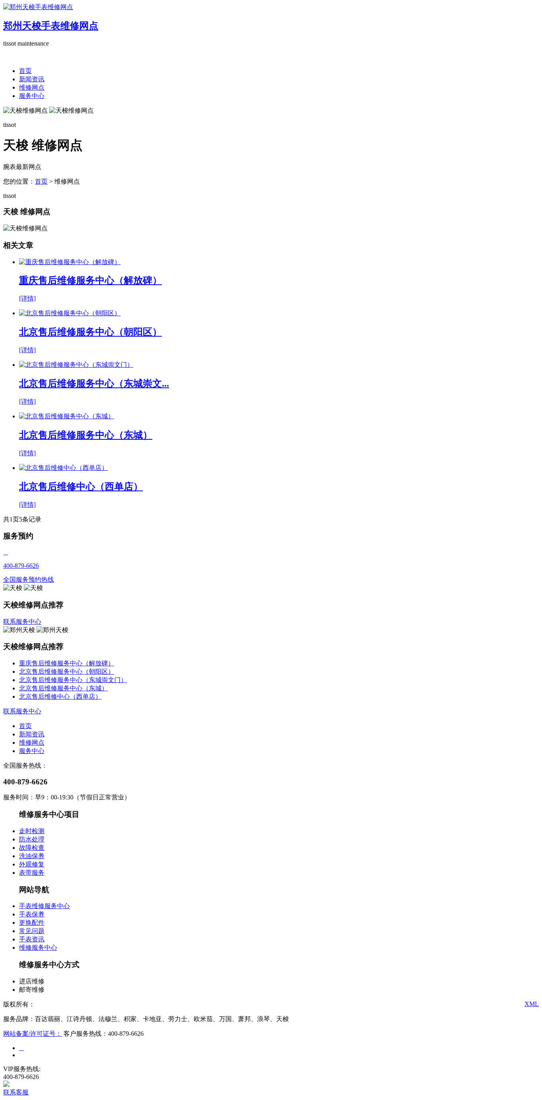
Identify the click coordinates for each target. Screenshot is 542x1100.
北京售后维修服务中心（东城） (63, 688)
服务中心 (31, 95)
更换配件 (31, 922)
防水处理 (31, 839)
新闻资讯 (31, 79)
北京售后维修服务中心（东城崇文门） (73, 679)
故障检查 (31, 847)
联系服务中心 (22, 621)
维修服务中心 (38, 947)
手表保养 (31, 914)
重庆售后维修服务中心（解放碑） (66, 663)
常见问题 (31, 931)
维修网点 (31, 87)
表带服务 (31, 872)
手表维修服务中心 (44, 906)
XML (532, 1003)
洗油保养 (31, 856)
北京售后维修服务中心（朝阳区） (66, 671)
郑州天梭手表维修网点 (50, 26)
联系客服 (16, 1092)
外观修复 (31, 864)
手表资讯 (31, 939)
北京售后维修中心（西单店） (60, 696)
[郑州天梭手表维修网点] (38, 7)
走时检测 (31, 831)
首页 (25, 70)
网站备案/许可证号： (32, 1033)
